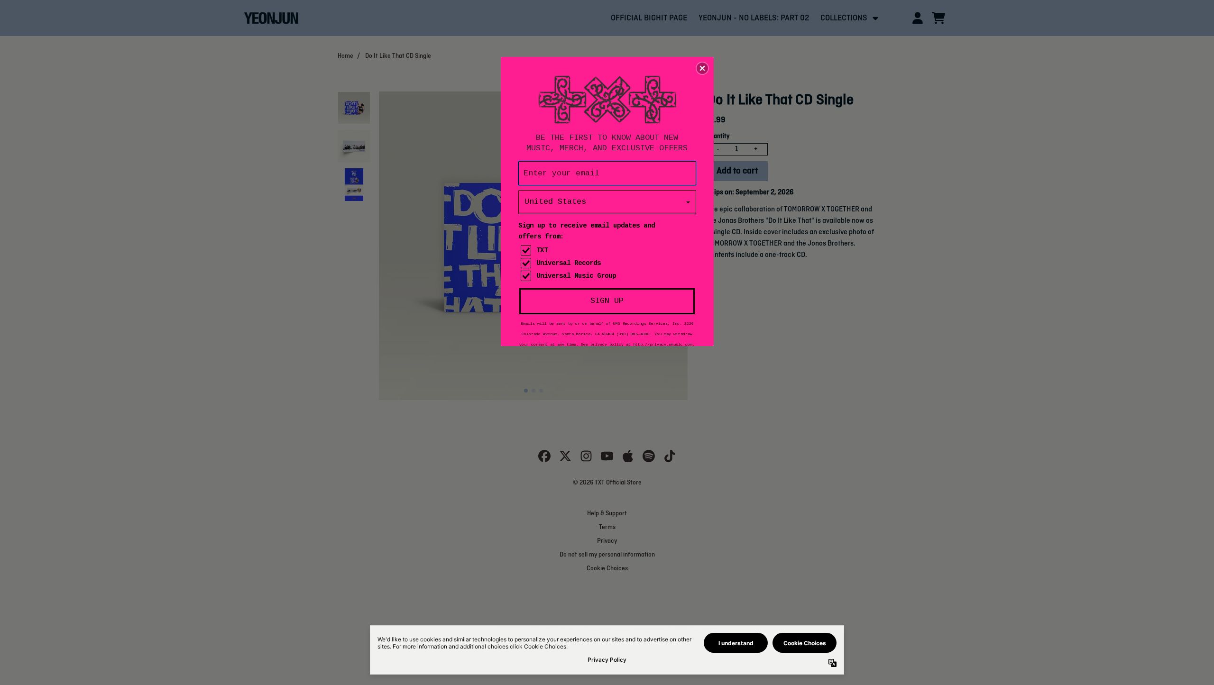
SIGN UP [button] (607, 300)
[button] (702, 68)
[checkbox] (608, 250)
